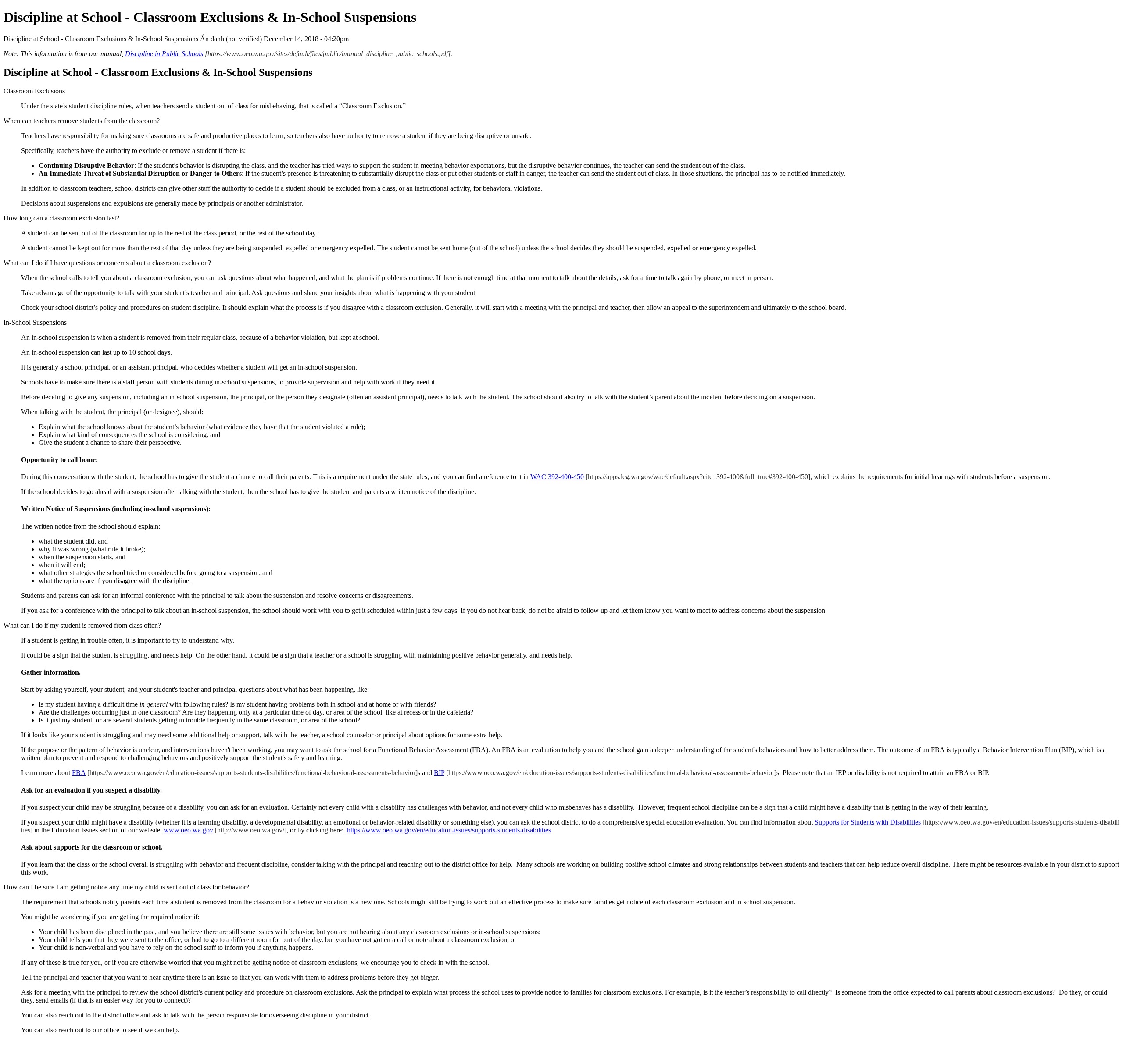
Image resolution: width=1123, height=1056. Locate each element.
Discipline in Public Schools (164, 53)
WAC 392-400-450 (557, 476)
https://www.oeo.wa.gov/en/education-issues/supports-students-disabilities (449, 830)
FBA (79, 772)
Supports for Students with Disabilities (868, 822)
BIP (439, 772)
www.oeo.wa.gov (188, 830)
